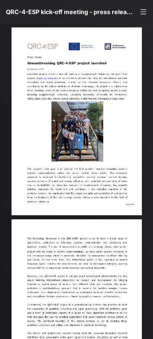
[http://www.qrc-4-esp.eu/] (48, 81)
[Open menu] (143, 12)
